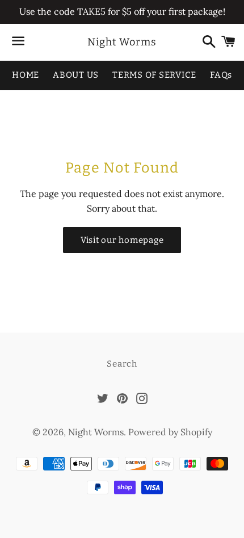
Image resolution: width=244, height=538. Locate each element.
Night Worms (122, 42)
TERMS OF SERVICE (154, 75)
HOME (25, 75)
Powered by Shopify (170, 432)
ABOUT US (76, 75)
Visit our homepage (122, 240)
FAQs (221, 75)
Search (122, 364)
